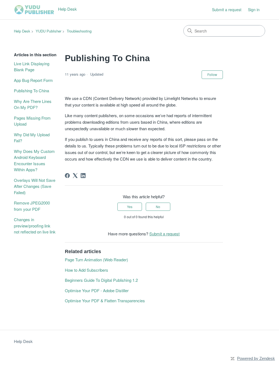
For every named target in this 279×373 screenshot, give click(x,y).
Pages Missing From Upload (32, 121)
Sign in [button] (254, 9)
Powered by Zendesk (256, 358)
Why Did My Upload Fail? (32, 138)
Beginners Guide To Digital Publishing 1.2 (101, 280)
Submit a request (226, 9)
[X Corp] (75, 175)
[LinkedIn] (83, 175)
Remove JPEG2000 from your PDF (32, 206)
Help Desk (22, 31)
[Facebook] (67, 175)
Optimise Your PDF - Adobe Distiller (97, 290)
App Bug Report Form (33, 80)
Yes (129, 206)
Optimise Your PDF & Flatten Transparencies (105, 300)
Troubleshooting (79, 31)
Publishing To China (31, 90)
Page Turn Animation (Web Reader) (96, 259)
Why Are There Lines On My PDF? (32, 104)
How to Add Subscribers (86, 270)
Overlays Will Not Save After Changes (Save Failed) (34, 186)
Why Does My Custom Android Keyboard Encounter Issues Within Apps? (34, 160)
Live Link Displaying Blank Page (31, 67)
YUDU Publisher (48, 31)
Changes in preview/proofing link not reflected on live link (35, 226)
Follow (212, 74)
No (158, 206)
